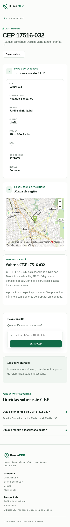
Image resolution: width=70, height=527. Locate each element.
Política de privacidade (14, 501)
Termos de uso (11, 505)
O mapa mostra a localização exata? (35, 430)
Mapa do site (10, 490)
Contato (7, 486)
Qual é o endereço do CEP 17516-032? (35, 412)
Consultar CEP (11, 477)
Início (5, 18)
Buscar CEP (36, 344)
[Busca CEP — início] (16, 6)
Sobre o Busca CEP (13, 482)
